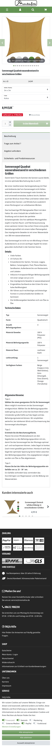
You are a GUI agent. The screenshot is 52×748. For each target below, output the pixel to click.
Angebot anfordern (12, 151)
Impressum (6, 686)
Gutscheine (6, 650)
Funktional (41, 723)
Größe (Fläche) (8, 87)
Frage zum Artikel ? (12, 143)
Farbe (5, 95)
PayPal (28, 723)
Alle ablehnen (26, 737)
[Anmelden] (20, 10)
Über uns (5, 678)
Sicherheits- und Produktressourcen (19, 158)
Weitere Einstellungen (11, 727)
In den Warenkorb (30, 123)
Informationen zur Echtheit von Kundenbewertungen (24, 666)
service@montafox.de (20, 600)
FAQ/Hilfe (6, 697)
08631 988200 (12, 606)
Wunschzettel (8, 658)
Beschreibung (10, 136)
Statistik (24, 720)
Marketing (38, 720)
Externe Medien (13, 723)
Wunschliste (35, 115)
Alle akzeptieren (26, 732)
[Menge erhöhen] (10, 122)
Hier (4, 632)
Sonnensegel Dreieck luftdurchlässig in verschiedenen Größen (34, 505)
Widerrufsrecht (8, 662)
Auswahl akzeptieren (26, 743)
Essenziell (10, 720)
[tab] (26, 136)
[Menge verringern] (10, 125)
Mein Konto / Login (10, 654)
